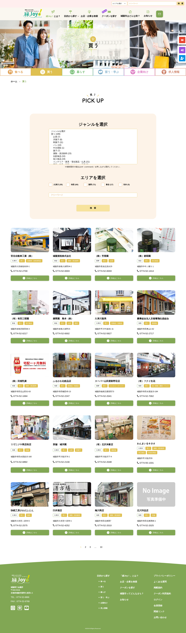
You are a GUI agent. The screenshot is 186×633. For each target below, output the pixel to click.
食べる (19, 71)
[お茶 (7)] (93, 137)
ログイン (158, 599)
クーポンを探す (109, 16)
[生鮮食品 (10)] (93, 156)
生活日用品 (152, 453)
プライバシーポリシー (164, 576)
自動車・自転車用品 (34, 261)
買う (50, 71)
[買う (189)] (93, 134)
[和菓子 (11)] (93, 142)
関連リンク (159, 611)
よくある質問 (160, 581)
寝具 (76, 323)
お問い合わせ (160, 617)
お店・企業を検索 (89, 16)
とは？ (53, 16)
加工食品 (155, 261)
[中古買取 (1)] (93, 148)
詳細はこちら (31, 278)
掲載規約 (158, 587)
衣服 (27, 450)
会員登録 (158, 605)
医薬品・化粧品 (116, 323)
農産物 (154, 323)
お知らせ (148, 16)
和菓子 (78, 450)
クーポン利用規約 (162, 593)
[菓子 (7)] (93, 150)
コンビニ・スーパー (117, 386)
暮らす (81, 71)
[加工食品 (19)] (93, 159)
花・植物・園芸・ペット (160, 386)
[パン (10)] (93, 145)
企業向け (143, 71)
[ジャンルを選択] (93, 131)
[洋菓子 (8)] (93, 139)
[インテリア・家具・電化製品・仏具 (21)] (93, 162)
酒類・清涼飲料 (73, 261)
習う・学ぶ (112, 71)
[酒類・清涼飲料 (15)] (93, 153)
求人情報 (174, 71)
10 (101, 547)
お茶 (111, 261)
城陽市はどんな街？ (130, 16)
